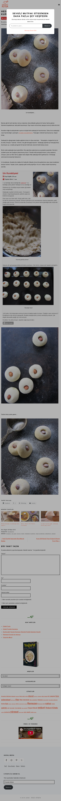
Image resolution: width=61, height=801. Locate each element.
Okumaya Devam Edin (31, 30)
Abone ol (47, 26)
